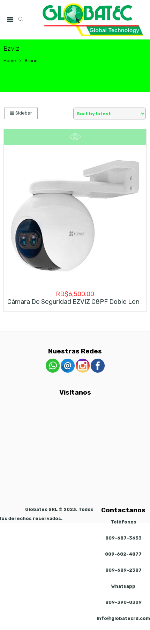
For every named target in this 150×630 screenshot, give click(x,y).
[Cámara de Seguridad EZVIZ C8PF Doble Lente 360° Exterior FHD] (75, 216)
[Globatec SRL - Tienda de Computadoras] (93, 19)
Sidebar (23, 113)
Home (9, 60)
